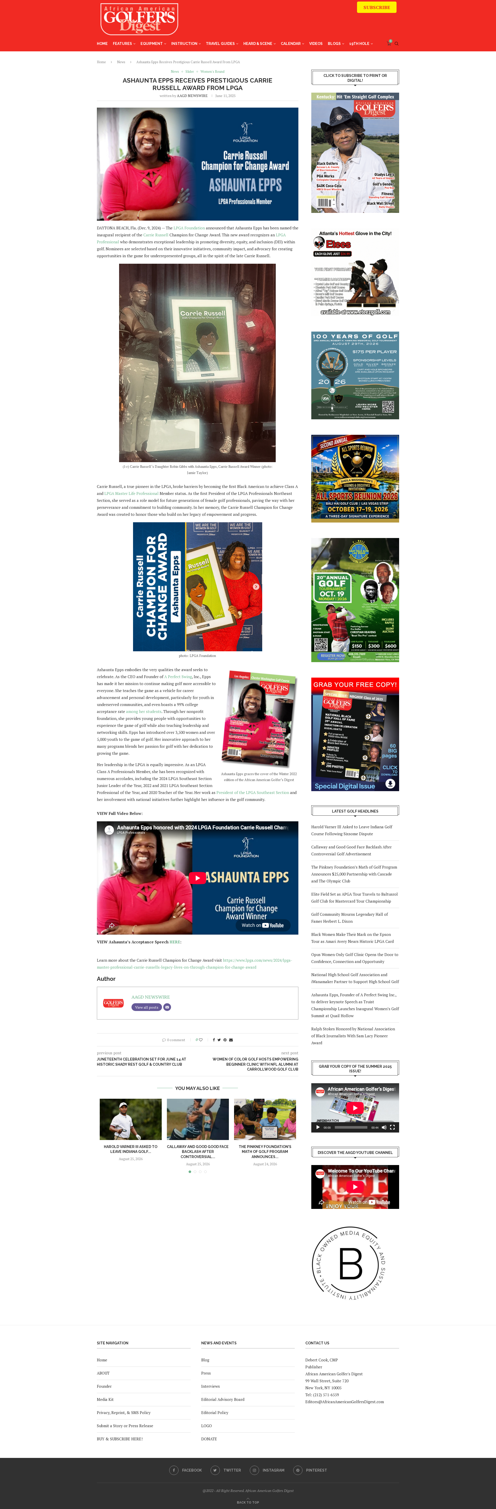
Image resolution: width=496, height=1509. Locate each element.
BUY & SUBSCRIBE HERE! (120, 1438)
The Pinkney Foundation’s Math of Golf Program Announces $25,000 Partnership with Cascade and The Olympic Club (354, 874)
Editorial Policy (214, 1412)
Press (206, 1373)
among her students (143, 711)
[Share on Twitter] (219, 1039)
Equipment (152, 44)
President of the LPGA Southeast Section (252, 792)
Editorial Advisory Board (222, 1399)
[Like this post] (204, 1039)
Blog (205, 1359)
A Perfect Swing (178, 676)
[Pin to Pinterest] (225, 1039)
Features (122, 44)
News (121, 62)
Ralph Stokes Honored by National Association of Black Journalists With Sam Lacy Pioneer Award (353, 1035)
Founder (104, 1386)
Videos (316, 44)
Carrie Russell (155, 234)
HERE (174, 941)
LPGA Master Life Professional (131, 493)
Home (102, 44)
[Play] (318, 1127)
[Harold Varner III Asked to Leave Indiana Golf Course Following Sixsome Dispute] (131, 1119)
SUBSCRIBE (376, 7)
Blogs (334, 44)
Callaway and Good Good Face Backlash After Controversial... (198, 1152)
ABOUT (103, 1373)
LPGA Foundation (189, 227)
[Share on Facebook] (214, 1039)
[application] (355, 1108)
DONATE (209, 1438)
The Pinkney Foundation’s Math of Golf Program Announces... (265, 1152)
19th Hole (359, 44)
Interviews (210, 1386)
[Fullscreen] (392, 1127)
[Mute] (384, 1127)
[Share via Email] (231, 1039)
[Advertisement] (302, 22)
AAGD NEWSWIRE (192, 95)
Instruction (184, 44)
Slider (189, 72)
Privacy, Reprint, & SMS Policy (124, 1412)
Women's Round (212, 72)
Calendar (291, 44)
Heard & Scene (257, 44)
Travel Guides (220, 44)
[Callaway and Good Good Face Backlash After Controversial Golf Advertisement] (198, 1119)
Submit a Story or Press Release (125, 1425)
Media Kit (105, 1399)
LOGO (206, 1425)
